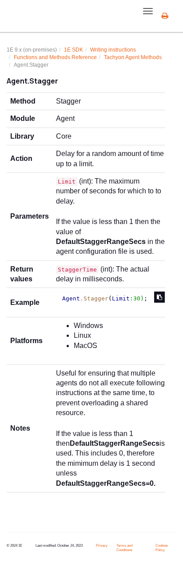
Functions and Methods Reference (55, 57)
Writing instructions (113, 50)
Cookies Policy (161, 548)
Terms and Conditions (124, 548)
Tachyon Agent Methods (133, 57)
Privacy (101, 546)
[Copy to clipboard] (159, 297)
